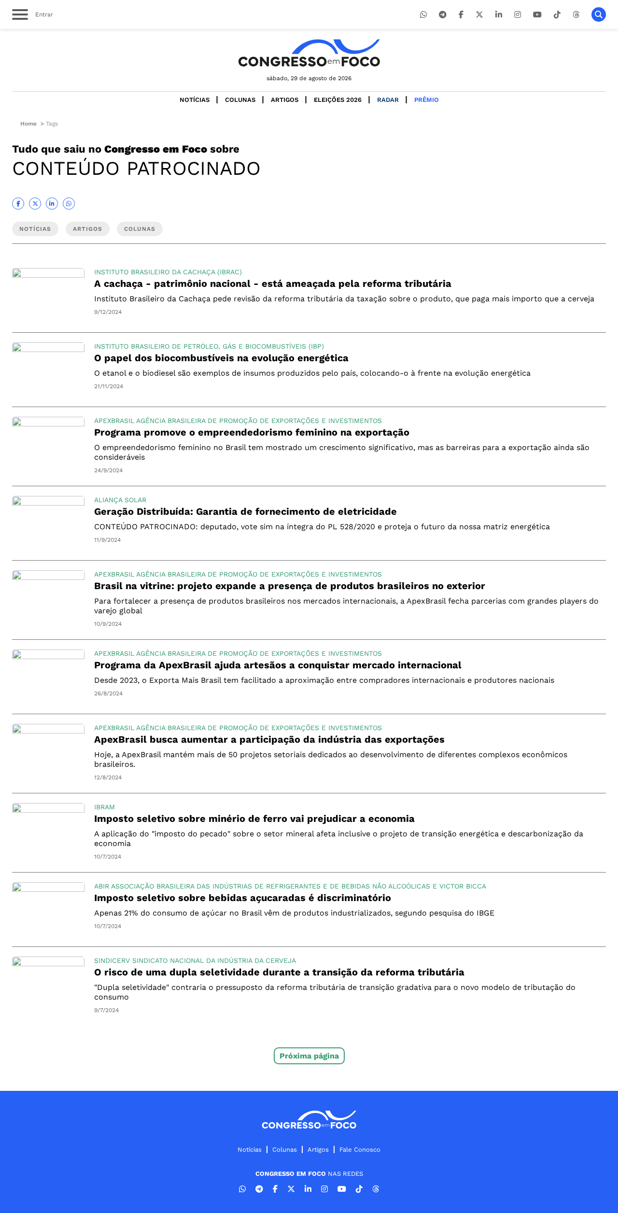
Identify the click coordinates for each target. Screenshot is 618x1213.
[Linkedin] (498, 14)
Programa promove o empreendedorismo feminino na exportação (251, 432)
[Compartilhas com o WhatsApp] (69, 203)
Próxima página (309, 1055)
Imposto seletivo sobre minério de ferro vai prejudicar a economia (254, 818)
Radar (388, 99)
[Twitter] (479, 14)
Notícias (195, 99)
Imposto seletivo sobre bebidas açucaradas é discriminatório (242, 897)
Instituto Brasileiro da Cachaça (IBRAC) (168, 272)
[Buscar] (598, 14)
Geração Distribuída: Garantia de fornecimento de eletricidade (245, 511)
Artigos (284, 99)
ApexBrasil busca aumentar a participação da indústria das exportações (269, 739)
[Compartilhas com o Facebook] (18, 203)
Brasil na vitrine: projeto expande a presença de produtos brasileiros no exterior (289, 586)
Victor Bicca (462, 886)
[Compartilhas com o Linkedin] (52, 203)
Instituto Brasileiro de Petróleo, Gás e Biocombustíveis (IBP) (209, 346)
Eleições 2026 (338, 99)
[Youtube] (537, 14)
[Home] (309, 53)
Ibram (104, 807)
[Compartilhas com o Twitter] (35, 203)
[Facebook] (461, 14)
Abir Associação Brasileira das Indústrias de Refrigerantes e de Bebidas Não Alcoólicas (262, 886)
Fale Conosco (359, 1149)
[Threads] (576, 14)
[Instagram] (517, 14)
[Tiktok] (557, 14)
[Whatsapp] (423, 14)
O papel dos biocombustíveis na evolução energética (221, 358)
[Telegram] (443, 14)
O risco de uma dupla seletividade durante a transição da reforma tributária (279, 972)
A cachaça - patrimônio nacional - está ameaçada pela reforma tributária (272, 283)
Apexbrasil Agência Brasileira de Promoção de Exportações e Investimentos (238, 420)
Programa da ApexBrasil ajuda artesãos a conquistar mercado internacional (278, 665)
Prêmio (426, 99)
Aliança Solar (120, 500)
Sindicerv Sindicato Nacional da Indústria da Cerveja (195, 960)
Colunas (240, 99)
